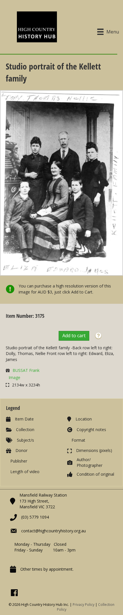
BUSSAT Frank (26, 370)
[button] (98, 336)
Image (14, 377)
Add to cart (74, 335)
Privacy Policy (83, 604)
